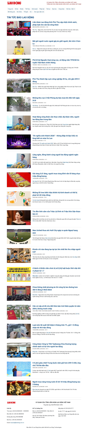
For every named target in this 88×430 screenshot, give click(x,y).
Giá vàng (35, 181)
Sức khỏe (19, 12)
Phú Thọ (35, 30)
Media (21, 9)
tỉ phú (49, 370)
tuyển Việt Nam (47, 69)
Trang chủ (10, 9)
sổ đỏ (77, 313)
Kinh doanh (35, 9)
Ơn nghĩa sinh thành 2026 (46, 143)
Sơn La (34, 48)
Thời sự (48, 9)
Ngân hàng (65, 162)
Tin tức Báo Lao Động (20, 17)
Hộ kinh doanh (36, 200)
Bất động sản (11, 12)
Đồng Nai (35, 351)
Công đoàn (61, 9)
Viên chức (35, 276)
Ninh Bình (35, 295)
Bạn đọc (54, 9)
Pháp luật (41, 9)
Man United (48, 238)
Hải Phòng (35, 105)
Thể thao (27, 9)
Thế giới (26, 12)
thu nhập (75, 257)
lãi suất (49, 332)
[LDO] (19, 28)
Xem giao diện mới (39, 12)
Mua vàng (35, 389)
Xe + (31, 12)
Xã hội (16, 9)
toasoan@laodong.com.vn (17, 422)
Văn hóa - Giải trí (70, 9)
